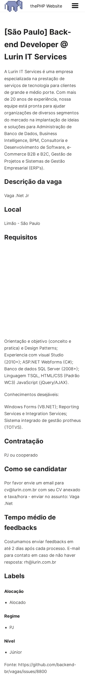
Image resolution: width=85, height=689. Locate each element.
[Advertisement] (42, 290)
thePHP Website (46, 6)
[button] (75, 6)
